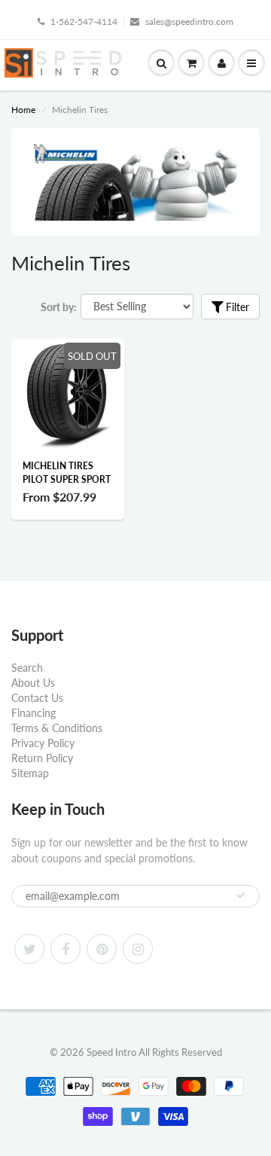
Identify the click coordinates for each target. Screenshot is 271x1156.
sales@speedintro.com (189, 21)
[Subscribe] (241, 895)
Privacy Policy (43, 743)
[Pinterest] (102, 949)
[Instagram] (138, 949)
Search (27, 667)
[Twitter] (29, 949)
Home (23, 109)
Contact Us (37, 697)
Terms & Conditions (56, 727)
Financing (33, 712)
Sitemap (30, 773)
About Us (33, 682)
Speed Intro (111, 1052)
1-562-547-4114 (83, 21)
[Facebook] (65, 949)
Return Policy (42, 758)
